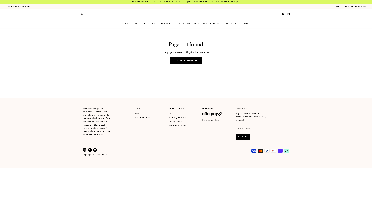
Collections (230, 23)
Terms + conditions (177, 125)
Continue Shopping (186, 60)
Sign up (242, 136)
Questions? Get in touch (354, 6)
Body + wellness (142, 117)
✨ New (125, 23)
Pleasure (149, 23)
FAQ (337, 6)
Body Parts (166, 23)
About (247, 23)
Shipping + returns (177, 117)
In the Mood (210, 23)
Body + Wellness (188, 23)
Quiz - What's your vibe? (18, 6)
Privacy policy (175, 121)
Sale (136, 23)
